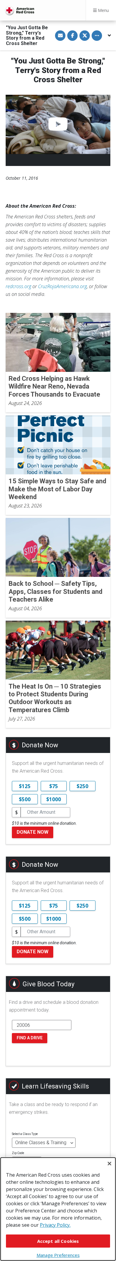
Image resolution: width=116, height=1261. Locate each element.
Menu (103, 10)
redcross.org (18, 286)
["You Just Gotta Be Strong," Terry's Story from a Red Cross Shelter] (58, 124)
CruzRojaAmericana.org (62, 286)
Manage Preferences (58, 1255)
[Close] (109, 1163)
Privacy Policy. (55, 1225)
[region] (58, 1209)
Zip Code (18, 1153)
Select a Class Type (25, 1134)
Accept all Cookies (58, 1241)
